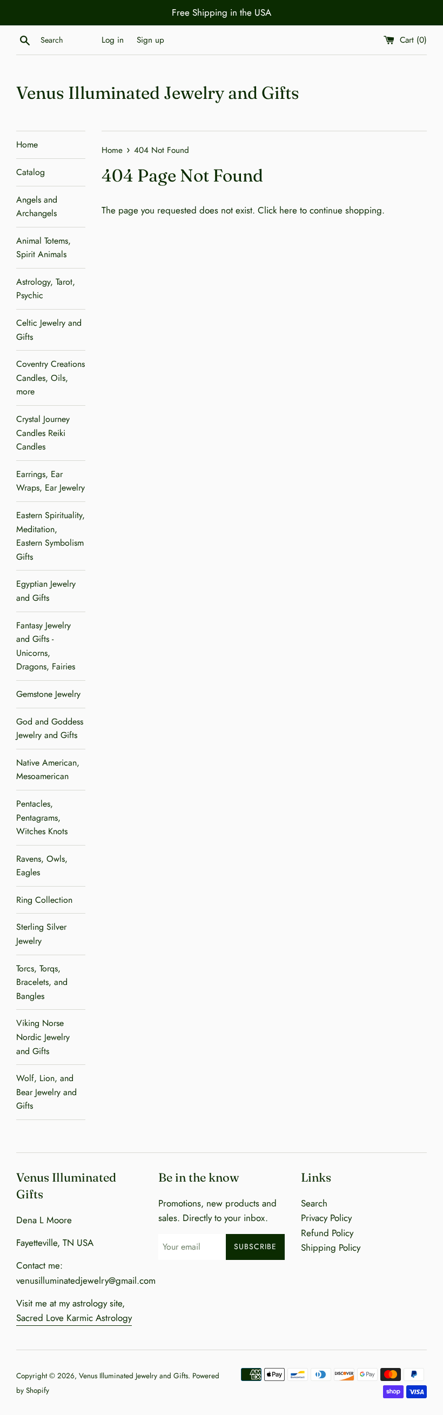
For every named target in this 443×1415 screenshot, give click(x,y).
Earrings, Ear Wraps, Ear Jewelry (50, 481)
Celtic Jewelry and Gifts (49, 330)
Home (27, 144)
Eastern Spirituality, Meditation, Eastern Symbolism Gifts (50, 536)
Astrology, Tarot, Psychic (45, 289)
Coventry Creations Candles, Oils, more (50, 378)
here (288, 210)
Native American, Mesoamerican (47, 769)
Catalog (30, 172)
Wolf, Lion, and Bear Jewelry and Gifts (46, 1092)
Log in (113, 40)
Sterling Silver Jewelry (41, 934)
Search (314, 1203)
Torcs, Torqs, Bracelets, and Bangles (42, 982)
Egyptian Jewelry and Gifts (46, 591)
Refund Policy (327, 1232)
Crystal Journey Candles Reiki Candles (43, 433)
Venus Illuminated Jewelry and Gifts (157, 92)
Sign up (150, 40)
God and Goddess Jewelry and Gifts (49, 728)
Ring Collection (44, 900)
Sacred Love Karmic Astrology (74, 1317)
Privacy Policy (326, 1217)
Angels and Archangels (36, 206)
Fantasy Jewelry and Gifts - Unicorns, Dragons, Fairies (45, 646)
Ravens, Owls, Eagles (42, 866)
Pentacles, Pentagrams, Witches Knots (42, 817)
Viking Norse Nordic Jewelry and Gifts (43, 1037)
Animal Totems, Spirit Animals (43, 247)
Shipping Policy (330, 1247)
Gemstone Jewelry (48, 694)
